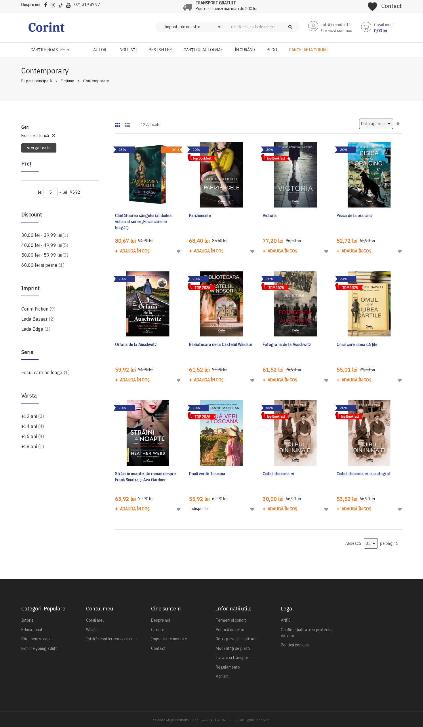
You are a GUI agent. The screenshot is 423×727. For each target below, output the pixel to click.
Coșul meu (95, 620)
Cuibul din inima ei (278, 473)
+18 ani (32, 446)
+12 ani (32, 416)
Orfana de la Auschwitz (136, 344)
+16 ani (32, 436)
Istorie (27, 620)
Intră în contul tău (336, 24)
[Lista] (127, 123)
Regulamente (228, 667)
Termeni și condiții (231, 620)
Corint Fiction (38, 309)
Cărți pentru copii (36, 639)
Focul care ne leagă (45, 372)
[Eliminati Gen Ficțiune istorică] (53, 135)
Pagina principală (36, 80)
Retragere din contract (236, 639)
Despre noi (30, 4)
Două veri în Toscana (207, 473)
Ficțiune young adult (39, 648)
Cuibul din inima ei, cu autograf (364, 473)
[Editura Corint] (46, 29)
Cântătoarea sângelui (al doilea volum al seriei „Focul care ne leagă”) (143, 221)
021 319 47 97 (87, 4)
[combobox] (272, 27)
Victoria (270, 215)
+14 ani (32, 426)
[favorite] (372, 4)
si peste (42, 265)
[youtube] (69, 4)
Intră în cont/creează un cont (111, 639)
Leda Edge (35, 329)
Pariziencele (200, 215)
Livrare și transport (233, 657)
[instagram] (54, 4)
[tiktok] (62, 4)
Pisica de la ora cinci (354, 215)
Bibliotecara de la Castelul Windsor (220, 344)
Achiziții (222, 676)
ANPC (286, 620)
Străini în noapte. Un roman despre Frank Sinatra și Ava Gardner (145, 476)
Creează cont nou (336, 30)
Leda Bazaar (38, 319)
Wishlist (93, 629)
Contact (391, 6)
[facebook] (47, 4)
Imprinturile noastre (169, 639)
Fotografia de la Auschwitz (287, 344)
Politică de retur (230, 629)
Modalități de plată (233, 648)
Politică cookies (295, 645)
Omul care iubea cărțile (357, 344)
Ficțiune (67, 80)
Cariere (157, 629)
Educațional (31, 629)
